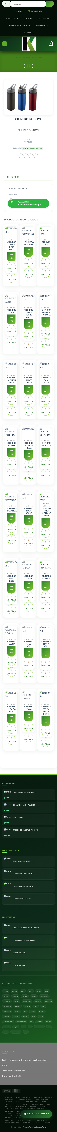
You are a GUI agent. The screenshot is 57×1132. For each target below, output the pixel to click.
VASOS (37, 1122)
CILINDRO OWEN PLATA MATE (46, 710)
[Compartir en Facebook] (26, 155)
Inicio (18, 57)
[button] (4, 43)
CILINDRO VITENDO (11, 444)
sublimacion (39, 1027)
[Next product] (26, 66)
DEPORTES (9, 1111)
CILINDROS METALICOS (32, 57)
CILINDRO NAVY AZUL (46, 643)
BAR (48, 1104)
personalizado (21, 1021)
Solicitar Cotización (38, 1114)
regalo (16, 1027)
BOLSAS (33, 1106)
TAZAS (29, 1120)
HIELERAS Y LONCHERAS (14, 1113)
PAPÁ (44, 1102)
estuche (27, 1006)
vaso (25, 1032)
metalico (6, 1016)
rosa (23, 1027)
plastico (39, 1021)
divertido (38, 1001)
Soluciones (12, 18)
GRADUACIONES (42, 1099)
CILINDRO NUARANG (29, 243)
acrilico (14, 991)
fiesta (35, 1006)
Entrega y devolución (12, 1076)
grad (43, 1006)
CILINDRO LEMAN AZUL (28, 643)
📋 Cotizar (12, 266)
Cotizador (42, 25)
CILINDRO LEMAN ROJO (46, 380)
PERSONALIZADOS (23, 1097)
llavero (33, 1011)
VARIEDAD (27, 1122)
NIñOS (18, 1102)
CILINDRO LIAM (46, 243)
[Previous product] (31, 66)
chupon (15, 996)
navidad (16, 1016)
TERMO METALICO (12, 1122)
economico (7, 1006)
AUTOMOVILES (37, 1104)
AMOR (16, 1104)
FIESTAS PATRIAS (25, 1099)
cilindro (24, 996)
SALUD (18, 1118)
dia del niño (27, 1001)
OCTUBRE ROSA (32, 1102)
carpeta (6, 996)
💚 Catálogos (35, 11)
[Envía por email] (30, 155)
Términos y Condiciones (13, 1070)
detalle (17, 1001)
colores (34, 996)
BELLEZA (8, 1106)
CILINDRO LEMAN (28, 577)
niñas (33, 1016)
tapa (48, 1027)
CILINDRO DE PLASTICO (14, 1108)
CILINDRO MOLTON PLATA (28, 445)
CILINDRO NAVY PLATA (28, 380)
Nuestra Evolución (19, 25)
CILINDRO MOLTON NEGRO (11, 380)
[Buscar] (12, 43)
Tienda (18, 11)
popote (48, 1021)
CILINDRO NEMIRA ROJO (11, 709)
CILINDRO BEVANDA (46, 444)
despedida (7, 1001)
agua (22, 991)
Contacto (29, 33)
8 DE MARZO (9, 1099)
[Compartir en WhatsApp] (21, 155)
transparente (16, 1032)
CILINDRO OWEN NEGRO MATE (28, 313)
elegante (17, 1006)
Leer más (11, 256)
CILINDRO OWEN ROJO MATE (11, 246)
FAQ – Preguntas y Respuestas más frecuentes (24, 1060)
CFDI (4, 1065)
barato (39, 991)
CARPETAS (44, 1106)
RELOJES (8, 1118)
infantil (17, 1011)
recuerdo (6, 1027)
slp (30, 1027)
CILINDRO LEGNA (11, 642)
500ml (6, 991)
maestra (41, 1011)
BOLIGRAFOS (21, 1106)
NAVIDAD (8, 1102)
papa (41, 1016)
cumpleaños (44, 996)
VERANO (48, 1122)
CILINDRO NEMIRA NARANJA (46, 312)
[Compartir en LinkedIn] (35, 155)
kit (25, 1011)
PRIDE (7, 1104)
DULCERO (48, 1001)
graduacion (7, 1011)
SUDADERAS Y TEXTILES (14, 1120)
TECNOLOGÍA (41, 1120)
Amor (30, 991)
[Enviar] (50, 4)
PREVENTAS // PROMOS (43, 1097)
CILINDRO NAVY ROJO (11, 578)
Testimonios (44, 18)
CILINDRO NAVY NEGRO (28, 510)
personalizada (8, 1021)
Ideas (29, 18)
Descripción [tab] (13, 177)
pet (31, 1021)
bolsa (46, 991)
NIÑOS (25, 1016)
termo (5, 1032)
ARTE (25, 1104)
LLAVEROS (9, 1115)
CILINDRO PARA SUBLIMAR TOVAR (46, 512)
